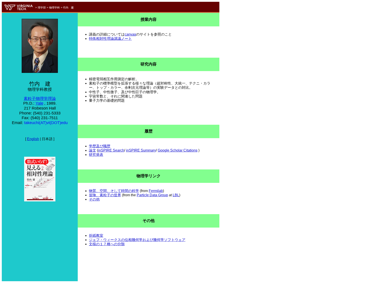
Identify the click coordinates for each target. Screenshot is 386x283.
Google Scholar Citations (177, 150)
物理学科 (54, 7)
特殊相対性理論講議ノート (110, 38)
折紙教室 (96, 235)
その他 (94, 199)
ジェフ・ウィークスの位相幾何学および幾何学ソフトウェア (137, 240)
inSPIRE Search (111, 150)
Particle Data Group (152, 195)
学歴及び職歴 (99, 146)
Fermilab (156, 191)
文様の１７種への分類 (107, 244)
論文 (92, 150)
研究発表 (96, 154)
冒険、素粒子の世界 (105, 195)
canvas (130, 34)
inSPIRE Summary (141, 150)
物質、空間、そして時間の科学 (114, 191)
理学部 (42, 7)
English (33, 139)
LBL (176, 195)
